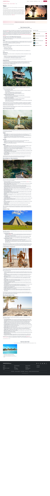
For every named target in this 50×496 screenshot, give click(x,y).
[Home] (7, 363)
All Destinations (5, 3)
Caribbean (27, 181)
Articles (39, 1)
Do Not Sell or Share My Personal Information (34, 371)
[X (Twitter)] (38, 363)
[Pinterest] (42, 363)
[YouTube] (44, 363)
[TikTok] (46, 363)
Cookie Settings (22, 371)
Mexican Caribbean (12, 3)
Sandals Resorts (36, 1)
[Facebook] (37, 363)
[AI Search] (42, 1)
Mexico (8, 3)
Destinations (31, 1)
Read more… (13, 14)
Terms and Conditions (17, 371)
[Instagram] (40, 363)
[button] (25, 22)
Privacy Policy (12, 371)
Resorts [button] (28, 1)
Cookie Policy (26, 371)
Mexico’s (7, 31)
